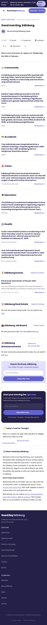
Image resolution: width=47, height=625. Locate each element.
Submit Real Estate (8, 550)
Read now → (40, 3)
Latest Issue (5, 532)
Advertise (4, 580)
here (3, 313)
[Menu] (3, 10)
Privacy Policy (16, 620)
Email (14, 40)
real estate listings (10, 497)
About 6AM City (6, 586)
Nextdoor (16, 46)
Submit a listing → (38, 304)
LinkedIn (40, 40)
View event (39, 292)
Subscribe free (23, 379)
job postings (25, 497)
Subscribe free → (23, 412)
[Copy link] (25, 46)
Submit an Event (7, 538)
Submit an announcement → (35, 344)
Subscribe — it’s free (37, 11)
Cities (3, 592)
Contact (4, 604)
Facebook (27, 40)
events (27, 494)
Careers (4, 598)
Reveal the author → (10, 443)
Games (3, 568)
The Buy (4, 562)
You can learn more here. (12, 487)
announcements (37, 494)
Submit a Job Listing (8, 544)
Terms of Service (29, 620)
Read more (39, 86)
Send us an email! (23, 440)
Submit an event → (38, 273)
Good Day (15, 10)
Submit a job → (40, 325)
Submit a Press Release (9, 556)
